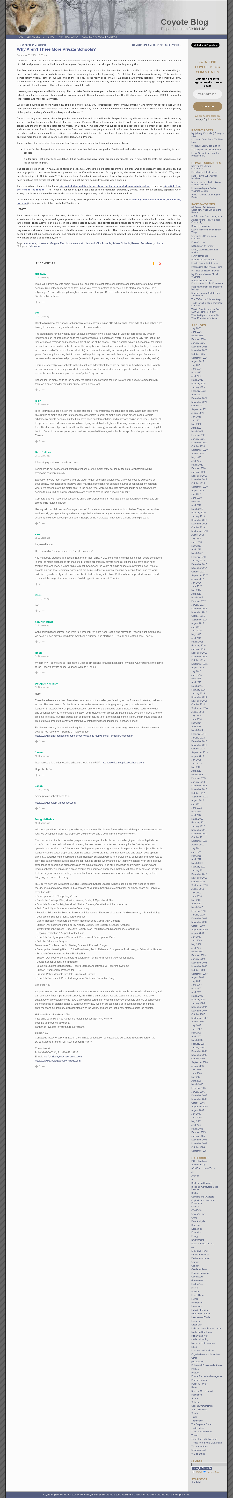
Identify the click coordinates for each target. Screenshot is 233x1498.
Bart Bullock (43, 452)
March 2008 (197, 996)
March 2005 (197, 1128)
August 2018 (197, 534)
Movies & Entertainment (203, 1343)
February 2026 (198, 339)
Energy (194, 1236)
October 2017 (198, 571)
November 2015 (199, 656)
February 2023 (198, 391)
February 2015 (198, 689)
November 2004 (199, 1143)
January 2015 (198, 693)
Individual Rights (199, 1310)
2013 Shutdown (199, 1161)
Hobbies (195, 1291)
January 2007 (198, 1047)
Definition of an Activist (202, 246)
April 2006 (196, 1080)
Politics (195, 1369)
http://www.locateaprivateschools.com (123, 762)
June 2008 (196, 984)
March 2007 (197, 1040)
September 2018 (199, 531)
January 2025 (198, 387)
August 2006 (197, 1066)
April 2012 (196, 815)
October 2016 (198, 616)
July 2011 (196, 848)
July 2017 (196, 583)
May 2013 (196, 767)
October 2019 (198, 483)
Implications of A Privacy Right (206, 267)
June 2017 (196, 586)
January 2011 (198, 870)
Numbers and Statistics (203, 1350)
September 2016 (199, 619)
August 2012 (197, 800)
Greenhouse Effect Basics (204, 172)
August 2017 (197, 579)
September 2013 (199, 752)
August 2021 (197, 413)
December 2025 (199, 346)
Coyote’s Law (198, 242)
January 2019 (198, 516)
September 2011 (199, 841)
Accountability (198, 1164)
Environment (197, 1240)
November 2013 (199, 745)
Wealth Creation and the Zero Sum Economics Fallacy (205, 310)
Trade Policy (197, 1428)
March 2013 (197, 774)
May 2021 (196, 424)
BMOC (51, 37)
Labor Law (196, 1324)
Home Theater (198, 1295)
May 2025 (196, 372)
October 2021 (198, 405)
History (194, 1288)
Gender (195, 1265)
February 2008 (198, 999)
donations (43, 243)
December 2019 (199, 476)
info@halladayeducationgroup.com (62, 1056)
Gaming (195, 1262)
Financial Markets (200, 1254)
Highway (40, 273)
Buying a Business (200, 226)
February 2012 (198, 822)
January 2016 (198, 649)
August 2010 (197, 889)
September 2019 (199, 486)
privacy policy (200, 119)
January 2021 (198, 439)
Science (195, 1402)
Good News (197, 1276)
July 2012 (196, 804)
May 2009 (196, 944)
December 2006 (199, 1051)
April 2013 (196, 771)
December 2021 (199, 398)
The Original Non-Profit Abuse (206, 149)
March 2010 (197, 907)
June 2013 (196, 763)
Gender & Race (199, 1269)
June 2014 (196, 719)
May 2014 (196, 723)
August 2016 (197, 623)
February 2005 (198, 1132)
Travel (194, 1435)
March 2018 (197, 553)
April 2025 (196, 376)
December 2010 (199, 874)
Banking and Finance (201, 1183)
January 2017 (198, 605)
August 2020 (197, 453)
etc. (193, 1247)
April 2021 (196, 428)
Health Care (197, 1284)
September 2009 (199, 929)
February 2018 (198, 557)
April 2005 (196, 1125)
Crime (194, 1217)
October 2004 (198, 1147)
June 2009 (196, 940)
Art (192, 1179)
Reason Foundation (142, 243)
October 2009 (198, 926)
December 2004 (199, 1139)
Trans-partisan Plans (201, 1431)
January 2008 (198, 1003)
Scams (194, 1398)
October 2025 (198, 354)
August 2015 (197, 667)
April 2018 (196, 549)
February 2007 (198, 1044)
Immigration (197, 1302)
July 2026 (196, 328)
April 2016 (196, 638)
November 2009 (199, 922)
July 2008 (196, 981)
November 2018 (199, 523)
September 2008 (199, 974)
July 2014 (196, 715)
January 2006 (198, 1092)
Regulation (196, 1394)
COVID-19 (196, 1210)
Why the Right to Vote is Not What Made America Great (205, 316)
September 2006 (199, 1062)
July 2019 (196, 494)
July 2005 (196, 1114)
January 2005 (198, 1136)
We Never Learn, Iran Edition (205, 146)
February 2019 (198, 512)
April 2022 (196, 394)
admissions (30, 243)
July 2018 (196, 538)
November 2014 (199, 701)
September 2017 (199, 575)
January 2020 (198, 472)
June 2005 (196, 1117)
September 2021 (199, 409)
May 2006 (196, 1077)
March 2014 (197, 730)
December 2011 (199, 830)
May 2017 (196, 590)
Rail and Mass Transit (202, 1391)
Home (20, 37)
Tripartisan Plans (199, 1446)
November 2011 (199, 833)
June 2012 (196, 807)
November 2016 (199, 612)
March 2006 (197, 1084)
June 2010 (196, 896)
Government (197, 1280)
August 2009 (197, 933)
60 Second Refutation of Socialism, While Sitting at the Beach (206, 210)
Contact (112, 37)
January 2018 (198, 560)
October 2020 (198, 446)
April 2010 (196, 903)
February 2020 (198, 468)
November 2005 (199, 1099)
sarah (38, 534)
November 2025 (199, 350)
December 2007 (199, 1007)
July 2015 (196, 671)
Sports (194, 1413)
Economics (196, 1229)
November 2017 (199, 568)
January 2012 (198, 826)
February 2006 (198, 1088)
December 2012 (199, 785)
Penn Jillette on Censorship (32, 45)
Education (34, 246)
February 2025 (198, 383)
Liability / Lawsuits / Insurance (206, 1328)
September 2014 (199, 708)
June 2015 (196, 675)
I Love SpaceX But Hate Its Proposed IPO (205, 154)
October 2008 (198, 970)
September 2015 (199, 664)
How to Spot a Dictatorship (204, 263)
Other (194, 1358)
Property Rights (199, 1380)
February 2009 (198, 955)
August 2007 (197, 1021)
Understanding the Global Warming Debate (203, 189)
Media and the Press (201, 1332)
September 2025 (199, 358)
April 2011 (196, 859)
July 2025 (196, 365)
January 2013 (198, 782)
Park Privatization (68, 37)
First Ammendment (200, 1258)
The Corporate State (201, 1424)
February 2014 (198, 734)
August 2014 (197, 712)
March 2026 (197, 335)
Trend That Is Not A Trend (204, 1439)
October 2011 (198, 837)
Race (193, 1387)
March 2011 (197, 863)
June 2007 (196, 1029)
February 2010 (198, 911)
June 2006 (196, 1073)
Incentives (196, 1306)
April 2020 (196, 461)
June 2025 (196, 368)
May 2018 (196, 546)
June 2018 (196, 542)
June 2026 (196, 332)
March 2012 (197, 819)
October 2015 (198, 660)
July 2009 (196, 937)
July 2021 (196, 416)
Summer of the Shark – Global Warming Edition (206, 183)
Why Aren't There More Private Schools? (56, 49)
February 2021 (198, 435)
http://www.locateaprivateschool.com (55, 802)
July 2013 (196, 759)
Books (194, 1193)
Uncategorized (198, 1450)
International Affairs (200, 1313)
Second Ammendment (202, 1406)
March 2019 (197, 509)
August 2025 (197, 361)
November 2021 (199, 402)
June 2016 (196, 630)
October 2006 (198, 1058)
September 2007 (199, 1018)
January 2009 (198, 959)
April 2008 (196, 992)
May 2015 (196, 678)
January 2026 (198, 343)
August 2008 (197, 977)
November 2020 (199, 442)
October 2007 (198, 1014)
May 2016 (196, 634)
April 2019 (196, 505)
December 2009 (199, 918)
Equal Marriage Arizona (202, 1243)
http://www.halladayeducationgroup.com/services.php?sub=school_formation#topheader (84, 735)
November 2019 (199, 479)
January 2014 (198, 737)
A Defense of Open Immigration (206, 216)
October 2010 (198, 881)
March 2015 (197, 686)
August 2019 (197, 490)
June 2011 (196, 852)
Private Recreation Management (207, 1376)
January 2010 (198, 914)
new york (78, 243)
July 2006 (196, 1069)
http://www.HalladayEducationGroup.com (58, 1060)
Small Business (199, 1409)
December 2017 (199, 564)
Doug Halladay (44, 819)
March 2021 (197, 431)
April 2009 (196, 948)
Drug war (195, 1225)
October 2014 (198, 704)
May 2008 (196, 988)
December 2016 (199, 608)
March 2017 (197, 597)
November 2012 (199, 789)
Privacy (195, 1372)
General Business (200, 1273)
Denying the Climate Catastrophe (201, 167)
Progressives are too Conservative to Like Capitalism (207, 281)
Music (194, 1347)
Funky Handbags (199, 256)
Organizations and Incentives (205, 1354)
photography (197, 1361)
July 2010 (196, 892)
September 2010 (199, 885)
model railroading (199, 1339)
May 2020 (196, 457)
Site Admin (196, 1482)
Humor (194, 1299)
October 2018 (198, 527)
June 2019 (196, 498)
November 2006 (199, 1055)
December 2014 (199, 697)
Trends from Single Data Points (206, 1442)
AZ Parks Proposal (93, 37)
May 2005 (196, 1121)
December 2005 (199, 1095)
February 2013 (198, 778)
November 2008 (199, 966)
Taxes (194, 1417)
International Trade (200, 1317)
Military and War (199, 1336)
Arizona (195, 1175)
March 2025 (197, 380)
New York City (93, 243)
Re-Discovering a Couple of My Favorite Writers (155, 45)
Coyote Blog (184, 22)
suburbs (158, 243)
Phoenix (106, 243)
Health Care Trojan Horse (203, 259)
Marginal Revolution (61, 243)
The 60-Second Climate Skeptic (207, 299)
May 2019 (196, 501)
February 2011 (198, 866)
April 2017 (196, 594)
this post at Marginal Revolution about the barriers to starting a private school (104, 186)
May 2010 (196, 900)
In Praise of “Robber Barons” (205, 270)
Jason (39, 752)
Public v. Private (199, 1384)
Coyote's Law (198, 1214)
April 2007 (196, 1036)
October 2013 (198, 748)
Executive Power (199, 1251)
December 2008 (199, 962)
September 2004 (199, 1151)
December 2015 (199, 653)
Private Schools (121, 243)
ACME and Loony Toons (203, 1168)
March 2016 (197, 641)
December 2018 (199, 520)
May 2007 (196, 1032)
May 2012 (196, 811)
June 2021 (196, 420)
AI (192, 1172)
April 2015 (196, 682)
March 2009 (197, 951)
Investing (195, 1321)
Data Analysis (198, 1221)
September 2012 (199, 796)
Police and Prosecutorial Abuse (206, 1365)
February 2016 (198, 645)
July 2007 (196, 1025)
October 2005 (198, 1103)
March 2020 (197, 464)
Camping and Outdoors (202, 1196)
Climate (195, 1206)
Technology (197, 1420)
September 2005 (199, 1106)
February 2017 (198, 601)
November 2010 (199, 878)
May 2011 (196, 855)
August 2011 (197, 844)
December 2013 (199, 741)
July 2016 (196, 627)
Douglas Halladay (46, 683)
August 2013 (197, 756)
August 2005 (197, 1110)
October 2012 (198, 793)
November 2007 (199, 1010)
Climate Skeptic (36, 37)
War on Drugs (198, 1454)
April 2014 (196, 726)
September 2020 (199, 450)
